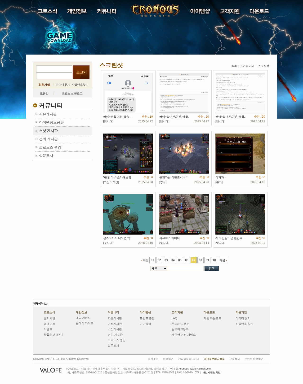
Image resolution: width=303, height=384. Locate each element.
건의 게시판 (115, 334)
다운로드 (209, 312)
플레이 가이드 (85, 323)
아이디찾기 (63, 84)
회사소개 (153, 358)
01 (152, 260)
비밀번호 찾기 (244, 323)
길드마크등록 (180, 329)
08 (200, 260)
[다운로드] (260, 12)
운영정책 (234, 358)
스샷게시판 (115, 329)
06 (186, 260)
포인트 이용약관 (254, 358)
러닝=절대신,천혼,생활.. (174, 116)
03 (166, 260)
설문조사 (113, 345)
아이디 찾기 (243, 318)
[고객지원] (230, 12)
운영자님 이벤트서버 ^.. (174, 177)
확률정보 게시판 (54, 334)
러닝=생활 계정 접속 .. (117, 116)
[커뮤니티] (107, 12)
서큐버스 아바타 (169, 238)
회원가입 (44, 84)
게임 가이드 (83, 317)
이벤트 (48, 329)
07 (193, 260)
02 (159, 260)
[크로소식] (48, 12)
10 (214, 260)
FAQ (174, 318)
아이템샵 (145, 312)
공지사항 (49, 318)
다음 (222, 260)
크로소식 (49, 312)
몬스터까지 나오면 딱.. (117, 238)
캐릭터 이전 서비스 (184, 334)
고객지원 (177, 312)
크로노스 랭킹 (116, 340)
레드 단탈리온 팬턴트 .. (230, 238)
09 (207, 260)
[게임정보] (77, 12)
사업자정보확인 (211, 372)
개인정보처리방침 (214, 358)
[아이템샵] (200, 12)
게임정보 (81, 312)
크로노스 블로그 (72, 93)
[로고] (143, 10)
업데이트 (49, 323)
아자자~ (220, 177)
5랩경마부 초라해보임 (117, 177)
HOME (235, 66)
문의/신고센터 (180, 323)
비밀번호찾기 (80, 84)
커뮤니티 (113, 312)
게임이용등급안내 (188, 358)
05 (180, 260)
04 (173, 260)
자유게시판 (115, 318)
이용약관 (168, 358)
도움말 (44, 93)
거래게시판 (115, 323)
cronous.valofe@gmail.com (195, 368)
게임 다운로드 (212, 318)
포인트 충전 (147, 318)
